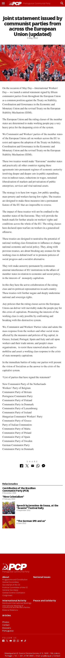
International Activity (14, 601)
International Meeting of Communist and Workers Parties (16, 606)
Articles (6, 615)
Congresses (7, 595)
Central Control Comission (13, 593)
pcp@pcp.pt (46, 656)
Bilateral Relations (10, 610)
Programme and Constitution (14, 580)
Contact (5, 625)
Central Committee (10, 582)
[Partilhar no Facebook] (21, 466)
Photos (5, 622)
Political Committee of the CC (15, 587)
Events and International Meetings (16, 603)
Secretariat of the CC (11, 585)
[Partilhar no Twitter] (27, 466)
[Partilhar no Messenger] (43, 466)
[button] (3, 3)
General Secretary (10, 590)
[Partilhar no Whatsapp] (38, 466)
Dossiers (6, 628)
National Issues (41, 577)
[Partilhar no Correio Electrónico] (32, 466)
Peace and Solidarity (44, 601)
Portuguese (8, 631)
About (5, 577)
